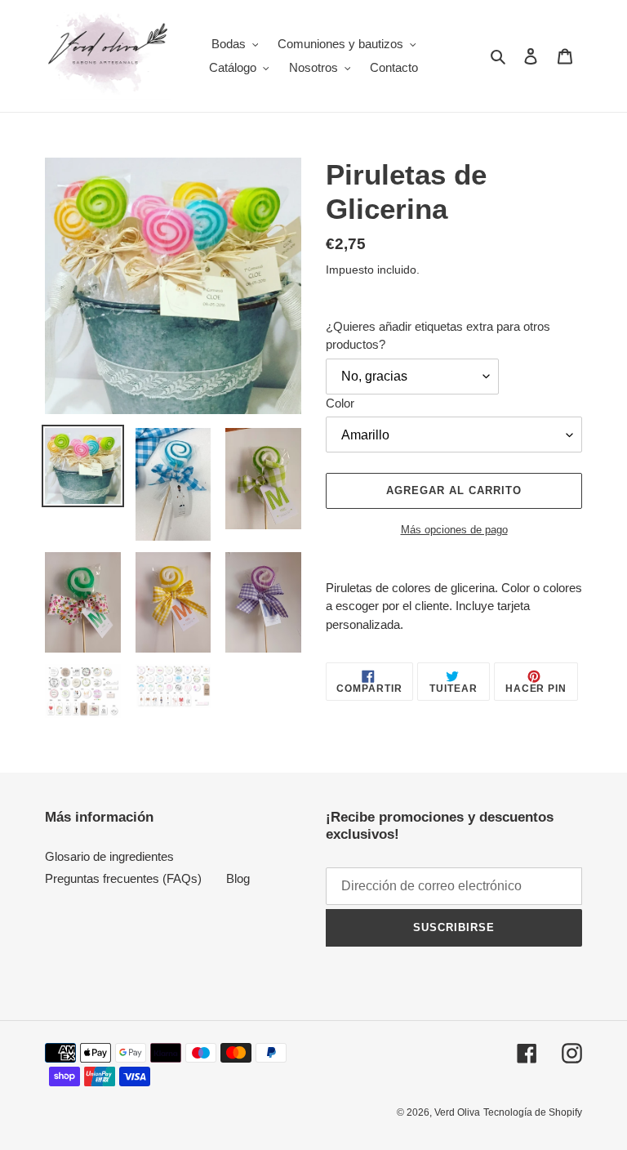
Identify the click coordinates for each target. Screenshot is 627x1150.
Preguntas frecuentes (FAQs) (123, 878)
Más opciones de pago (454, 530)
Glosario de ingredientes (109, 856)
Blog (238, 878)
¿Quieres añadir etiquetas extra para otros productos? (438, 335)
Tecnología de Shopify (532, 1112)
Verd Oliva (457, 1112)
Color (340, 403)
